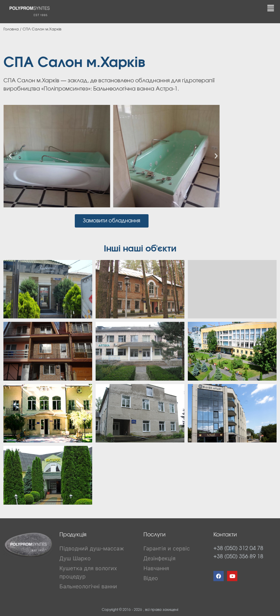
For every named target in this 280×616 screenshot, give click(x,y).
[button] (271, 8)
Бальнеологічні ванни (88, 586)
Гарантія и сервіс (166, 548)
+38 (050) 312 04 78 (238, 548)
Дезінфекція (159, 558)
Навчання (156, 568)
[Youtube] (232, 576)
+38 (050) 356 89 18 (238, 556)
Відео (150, 578)
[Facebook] (218, 576)
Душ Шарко (75, 558)
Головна (11, 29)
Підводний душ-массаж (91, 548)
